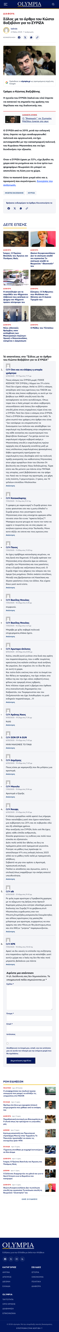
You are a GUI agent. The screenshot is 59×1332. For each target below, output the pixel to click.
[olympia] (29, 4)
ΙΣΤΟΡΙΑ (35, 1272)
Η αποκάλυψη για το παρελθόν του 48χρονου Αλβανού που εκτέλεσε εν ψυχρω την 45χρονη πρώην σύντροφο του (15, 296)
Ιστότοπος (10, 1034)
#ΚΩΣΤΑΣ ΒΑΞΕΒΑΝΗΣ (14, 193)
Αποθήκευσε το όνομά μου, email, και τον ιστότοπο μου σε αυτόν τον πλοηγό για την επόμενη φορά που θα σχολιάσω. (28, 1051)
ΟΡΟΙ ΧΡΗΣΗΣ (8, 1304)
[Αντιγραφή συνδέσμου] (37, 37)
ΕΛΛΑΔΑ (6, 1286)
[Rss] (22, 1259)
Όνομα (10, 1013)
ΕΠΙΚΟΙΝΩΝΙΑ (9, 1313)
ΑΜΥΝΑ (6, 1272)
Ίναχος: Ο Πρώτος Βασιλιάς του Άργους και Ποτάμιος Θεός (15, 256)
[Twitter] (25, 37)
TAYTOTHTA (7, 1299)
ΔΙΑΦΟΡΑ (9, 13)
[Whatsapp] (31, 37)
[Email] (16, 1259)
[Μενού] (5, 4)
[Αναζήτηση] (53, 4)
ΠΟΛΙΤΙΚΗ (36, 1281)
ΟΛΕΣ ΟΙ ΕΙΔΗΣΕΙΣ (29, 1199)
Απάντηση (10, 486)
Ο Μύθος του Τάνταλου (41, 328)
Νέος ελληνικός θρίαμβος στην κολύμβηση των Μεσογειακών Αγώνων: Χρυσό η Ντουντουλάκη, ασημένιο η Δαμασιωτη (15, 334)
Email (9, 1024)
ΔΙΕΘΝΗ (6, 1281)
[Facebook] (19, 37)
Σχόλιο (10, 984)
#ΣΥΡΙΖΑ (31, 193)
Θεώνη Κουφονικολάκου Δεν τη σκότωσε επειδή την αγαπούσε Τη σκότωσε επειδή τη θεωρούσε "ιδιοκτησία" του (42, 259)
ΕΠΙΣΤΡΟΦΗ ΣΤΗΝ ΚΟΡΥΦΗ (29, 1328)
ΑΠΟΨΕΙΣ (6, 1277)
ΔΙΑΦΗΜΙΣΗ (8, 1308)
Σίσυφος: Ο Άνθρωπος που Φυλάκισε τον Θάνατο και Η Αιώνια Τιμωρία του (41, 295)
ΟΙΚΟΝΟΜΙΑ (37, 1277)
